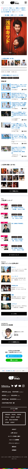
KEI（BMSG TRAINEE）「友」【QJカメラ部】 (18, 217)
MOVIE (19, 414)
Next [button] (24, 333)
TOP (3, 370)
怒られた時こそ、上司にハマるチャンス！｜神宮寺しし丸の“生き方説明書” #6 (19, 86)
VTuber (7, 417)
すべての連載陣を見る (14, 342)
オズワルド (14, 304)
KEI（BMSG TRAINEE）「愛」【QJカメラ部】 (18, 239)
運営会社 (14, 446)
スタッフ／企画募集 (14, 439)
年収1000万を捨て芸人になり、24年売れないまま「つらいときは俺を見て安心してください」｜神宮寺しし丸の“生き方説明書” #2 (19, 95)
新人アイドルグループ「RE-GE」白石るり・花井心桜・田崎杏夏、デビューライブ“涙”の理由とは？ (19, 137)
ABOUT (14, 429)
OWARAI (7, 414)
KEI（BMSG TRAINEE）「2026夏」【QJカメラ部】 (18, 208)
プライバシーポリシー (14, 443)
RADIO (13, 417)
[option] (4, 63)
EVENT (12, 422)
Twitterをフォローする (15, 356)
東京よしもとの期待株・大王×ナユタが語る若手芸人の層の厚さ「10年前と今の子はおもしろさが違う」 (19, 114)
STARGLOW (15, 285)
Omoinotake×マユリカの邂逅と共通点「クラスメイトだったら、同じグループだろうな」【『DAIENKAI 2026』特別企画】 (19, 150)
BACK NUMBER (13, 419)
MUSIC (14, 414)
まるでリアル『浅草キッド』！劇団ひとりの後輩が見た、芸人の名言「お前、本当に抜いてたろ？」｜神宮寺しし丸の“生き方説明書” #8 (13, 9)
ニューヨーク (15, 276)
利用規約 (14, 450)
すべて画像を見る (14, 191)
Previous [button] (2, 333)
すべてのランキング (14, 255)
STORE (7, 422)
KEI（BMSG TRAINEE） (18, 223)
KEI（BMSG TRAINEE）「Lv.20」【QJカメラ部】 (18, 249)
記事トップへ (14, 15)
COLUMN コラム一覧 (10, 370)
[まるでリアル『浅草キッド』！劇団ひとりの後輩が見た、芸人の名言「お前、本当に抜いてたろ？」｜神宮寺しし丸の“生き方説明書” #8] (4, 171)
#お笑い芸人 (14, 72)
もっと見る (14, 313)
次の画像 (21, 15)
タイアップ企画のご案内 (14, 436)
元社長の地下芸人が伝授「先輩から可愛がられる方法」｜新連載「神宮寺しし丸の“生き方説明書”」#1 (19, 105)
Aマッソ (14, 267)
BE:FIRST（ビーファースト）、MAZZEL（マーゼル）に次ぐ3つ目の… (19, 289)
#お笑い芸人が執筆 (5, 72)
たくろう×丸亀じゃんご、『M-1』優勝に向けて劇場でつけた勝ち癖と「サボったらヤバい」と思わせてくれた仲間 (19, 126)
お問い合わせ (14, 433)
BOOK (18, 417)
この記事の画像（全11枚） (7, 58)
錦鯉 (13, 295)
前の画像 (7, 15)
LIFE (6, 419)
